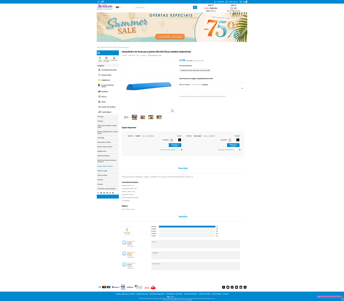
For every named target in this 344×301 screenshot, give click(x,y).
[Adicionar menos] (171, 139)
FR (107, 193)
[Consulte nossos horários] (102, 2)
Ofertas (107, 96)
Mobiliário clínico (107, 151)
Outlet (107, 101)
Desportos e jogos (107, 171)
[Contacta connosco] (241, 2)
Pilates (115, 47)
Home (98, 47)
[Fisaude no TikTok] (245, 287)
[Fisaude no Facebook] (223, 287)
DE (101, 193)
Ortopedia (107, 184)
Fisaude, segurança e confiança (125, 294)
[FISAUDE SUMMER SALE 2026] (172, 27)
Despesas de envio (142, 294)
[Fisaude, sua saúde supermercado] (105, 7)
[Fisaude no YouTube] (236, 287)
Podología (107, 121)
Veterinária (107, 180)
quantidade (166, 140)
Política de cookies (205, 294)
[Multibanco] (123, 287)
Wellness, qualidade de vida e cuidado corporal (107, 133)
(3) (217, 226)
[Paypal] (116, 287)
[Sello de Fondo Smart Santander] (150, 287)
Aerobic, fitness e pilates (107, 166)
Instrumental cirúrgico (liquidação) (107, 189)
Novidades (107, 91)
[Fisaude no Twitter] (227, 287)
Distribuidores (114, 60)
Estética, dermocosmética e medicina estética (107, 126)
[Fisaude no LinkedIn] (240, 287)
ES (104, 193)
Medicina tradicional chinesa (107, 147)
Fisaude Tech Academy (107, 106)
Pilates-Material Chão (123, 47)
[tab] (100, 59)
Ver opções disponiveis (185, 65)
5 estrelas (153, 226)
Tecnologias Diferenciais (107, 69)
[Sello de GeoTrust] (139, 287)
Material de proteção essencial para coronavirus (107, 161)
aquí (190, 299)
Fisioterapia (107, 116)
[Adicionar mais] (179, 139)
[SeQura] (130, 287)
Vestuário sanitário (107, 175)
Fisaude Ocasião (107, 74)
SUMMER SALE (107, 80)
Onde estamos (216, 294)
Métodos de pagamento (157, 294)
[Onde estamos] (99, 2)
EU (113, 193)
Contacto (226, 294)
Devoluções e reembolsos (174, 294)
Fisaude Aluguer (107, 111)
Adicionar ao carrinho (175, 145)
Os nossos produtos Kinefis (107, 86)
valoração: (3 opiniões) (134, 55)
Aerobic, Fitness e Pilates (107, 47)
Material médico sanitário (107, 142)
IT (110, 193)
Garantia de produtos (191, 294)
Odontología (107, 138)
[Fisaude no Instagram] (232, 287)
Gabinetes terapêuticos (107, 156)
